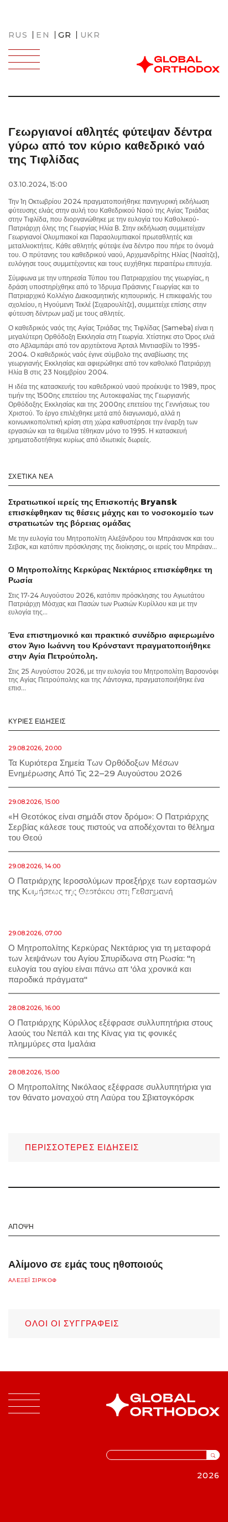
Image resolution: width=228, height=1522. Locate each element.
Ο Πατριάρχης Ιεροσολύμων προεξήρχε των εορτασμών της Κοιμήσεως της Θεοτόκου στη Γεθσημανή (112, 885)
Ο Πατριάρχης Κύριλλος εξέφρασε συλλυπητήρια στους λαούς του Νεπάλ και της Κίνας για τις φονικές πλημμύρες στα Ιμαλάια (110, 1033)
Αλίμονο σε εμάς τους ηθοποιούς (85, 1264)
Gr (65, 35)
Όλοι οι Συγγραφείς (72, 1323)
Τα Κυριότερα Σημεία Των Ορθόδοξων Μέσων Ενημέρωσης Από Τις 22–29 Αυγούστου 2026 (95, 767)
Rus (18, 35)
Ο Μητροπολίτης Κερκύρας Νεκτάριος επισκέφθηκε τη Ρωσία (110, 575)
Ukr (90, 35)
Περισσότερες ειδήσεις (82, 1147)
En (43, 35)
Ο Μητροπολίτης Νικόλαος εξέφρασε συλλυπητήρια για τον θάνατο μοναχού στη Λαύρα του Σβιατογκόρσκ (109, 1092)
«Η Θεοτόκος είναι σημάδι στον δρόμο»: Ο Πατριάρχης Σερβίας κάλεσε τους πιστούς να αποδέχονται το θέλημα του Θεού (111, 827)
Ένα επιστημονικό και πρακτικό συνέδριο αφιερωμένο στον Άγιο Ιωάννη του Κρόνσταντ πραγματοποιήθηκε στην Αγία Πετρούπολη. (111, 645)
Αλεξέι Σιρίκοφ (32, 1280)
